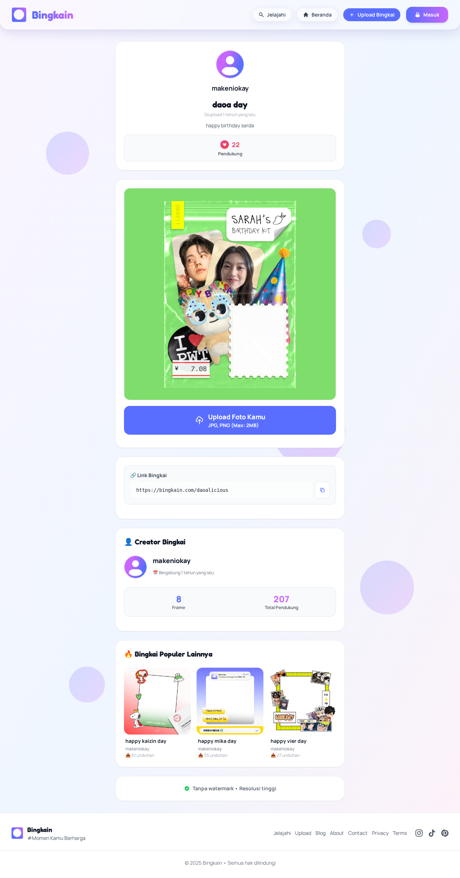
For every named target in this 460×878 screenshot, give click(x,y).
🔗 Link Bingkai (148, 475)
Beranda (322, 14)
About (337, 832)
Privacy (380, 832)
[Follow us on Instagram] (419, 833)
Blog (321, 832)
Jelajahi (276, 14)
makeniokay (230, 88)
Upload (303, 832)
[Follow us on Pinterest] (444, 833)
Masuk (431, 14)
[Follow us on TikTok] (432, 833)
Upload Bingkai (376, 14)
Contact (358, 832)
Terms (400, 832)
